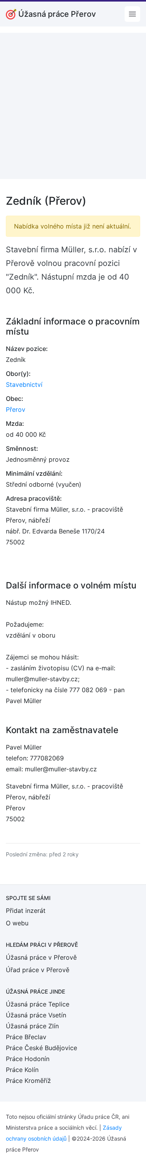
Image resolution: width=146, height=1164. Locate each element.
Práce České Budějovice (41, 1048)
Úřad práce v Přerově (37, 970)
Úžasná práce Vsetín (36, 1015)
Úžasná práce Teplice (37, 1004)
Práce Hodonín (27, 1059)
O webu (17, 923)
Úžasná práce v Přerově (41, 957)
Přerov (15, 409)
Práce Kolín (22, 1070)
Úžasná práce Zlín (32, 1026)
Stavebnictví (24, 384)
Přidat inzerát (26, 910)
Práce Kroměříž (28, 1080)
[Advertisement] (73, 106)
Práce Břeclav (26, 1037)
